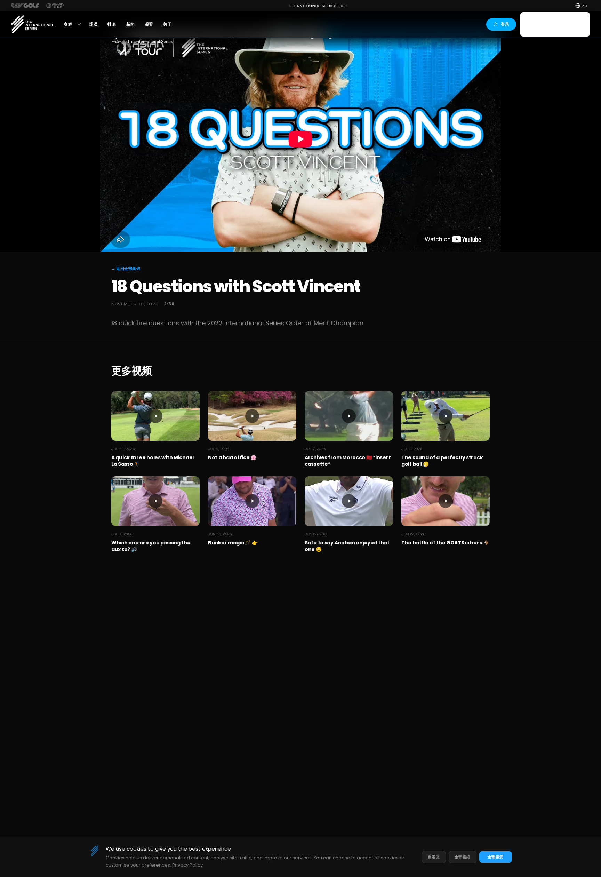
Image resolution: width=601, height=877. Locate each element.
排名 (111, 24)
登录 (505, 24)
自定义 (434, 857)
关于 (167, 24)
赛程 (68, 24)
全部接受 (496, 857)
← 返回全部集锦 (125, 268)
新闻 (130, 24)
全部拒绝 (463, 857)
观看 (149, 24)
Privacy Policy (187, 865)
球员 (93, 24)
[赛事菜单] (79, 24)
